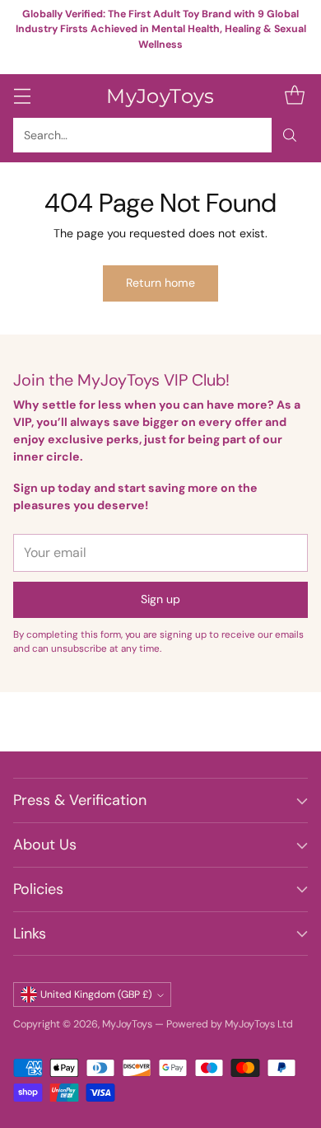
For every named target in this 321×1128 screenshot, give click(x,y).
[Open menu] (22, 96)
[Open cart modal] (294, 96)
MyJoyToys (127, 1024)
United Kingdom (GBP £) (96, 994)
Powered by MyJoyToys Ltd (229, 1024)
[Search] (290, 135)
